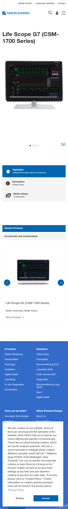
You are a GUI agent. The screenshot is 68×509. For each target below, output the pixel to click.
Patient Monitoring (14, 354)
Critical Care (42, 354)
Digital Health (11, 375)
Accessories (11, 390)
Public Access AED (46, 375)
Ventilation (10, 370)
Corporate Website (44, 4)
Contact (62, 4)
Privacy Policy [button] (16, 490)
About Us (41, 416)
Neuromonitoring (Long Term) (47, 386)
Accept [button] (46, 498)
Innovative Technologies (17, 416)
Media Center (25, 4)
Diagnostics (42, 380)
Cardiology (10, 380)
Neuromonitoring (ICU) (47, 365)
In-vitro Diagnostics (14, 385)
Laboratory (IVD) (44, 370)
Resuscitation (11, 360)
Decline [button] (20, 498)
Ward (39, 392)
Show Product (14, 317)
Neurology (10, 365)
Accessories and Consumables (21, 236)
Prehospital (42, 360)
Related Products (13, 228)
